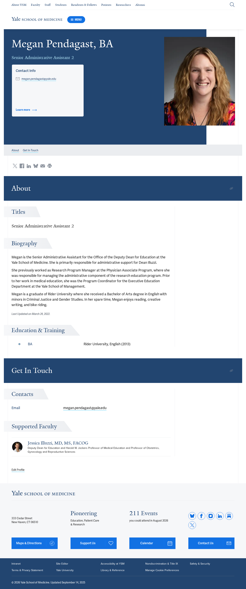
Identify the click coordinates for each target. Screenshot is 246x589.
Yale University (65, 570)
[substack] (229, 516)
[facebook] (201, 516)
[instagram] (210, 516)
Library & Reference (113, 570)
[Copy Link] (231, 188)
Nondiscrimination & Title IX (161, 564)
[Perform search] (232, 4)
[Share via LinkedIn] (29, 166)
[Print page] (49, 166)
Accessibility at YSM (112, 564)
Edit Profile (18, 470)
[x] (192, 525)
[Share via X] (15, 166)
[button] (199, 81)
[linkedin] (220, 516)
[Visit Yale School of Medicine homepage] (43, 494)
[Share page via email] (42, 166)
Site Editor (62, 564)
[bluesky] (192, 516)
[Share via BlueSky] (35, 166)
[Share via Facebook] (22, 166)
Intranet (16, 564)
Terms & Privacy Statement (27, 570)
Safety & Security (200, 564)
